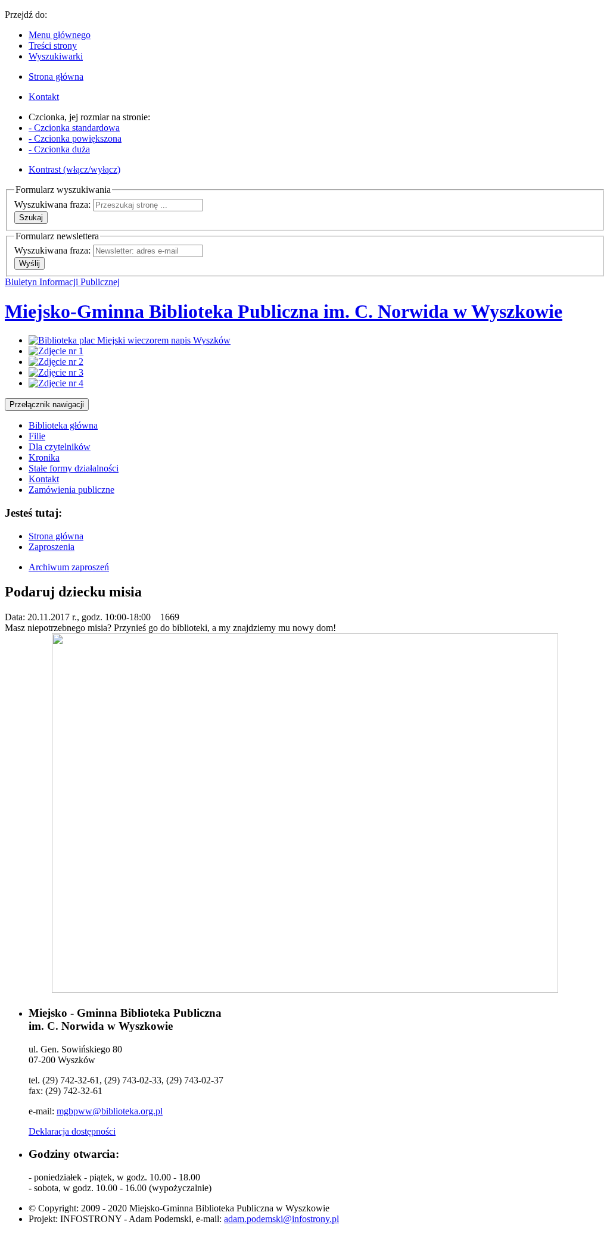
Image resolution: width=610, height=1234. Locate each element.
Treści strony (53, 45)
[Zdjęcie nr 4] (56, 383)
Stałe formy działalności (74, 468)
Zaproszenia (51, 547)
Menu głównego (60, 35)
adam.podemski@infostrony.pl (281, 1219)
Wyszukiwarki (56, 56)
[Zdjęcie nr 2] (56, 362)
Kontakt (44, 479)
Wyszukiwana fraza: (52, 204)
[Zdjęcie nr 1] (56, 351)
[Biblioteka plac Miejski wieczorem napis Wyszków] (130, 340)
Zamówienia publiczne (71, 490)
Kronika (44, 457)
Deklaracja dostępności (72, 1131)
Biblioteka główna (63, 425)
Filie (37, 436)
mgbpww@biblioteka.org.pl (110, 1111)
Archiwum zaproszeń (69, 567)
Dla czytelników (60, 447)
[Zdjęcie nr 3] (56, 372)
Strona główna (56, 536)
